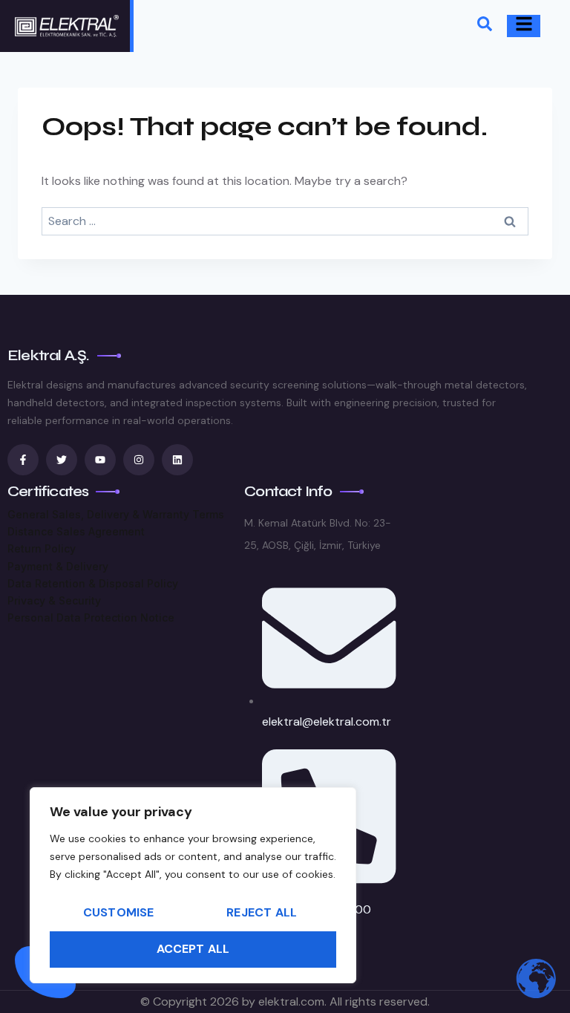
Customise (118, 912)
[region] (193, 885)
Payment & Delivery (57, 566)
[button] (484, 26)
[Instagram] (138, 459)
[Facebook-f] (23, 459)
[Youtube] (100, 459)
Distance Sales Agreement (76, 531)
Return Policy (41, 548)
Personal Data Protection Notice (90, 617)
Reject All (261, 912)
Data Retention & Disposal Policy (92, 583)
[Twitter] (61, 459)
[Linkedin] (177, 459)
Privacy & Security (54, 600)
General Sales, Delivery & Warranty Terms (115, 514)
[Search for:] (285, 221)
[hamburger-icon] (523, 26)
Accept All (193, 949)
